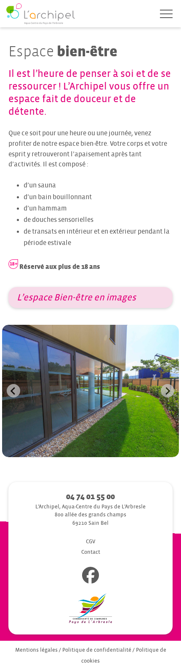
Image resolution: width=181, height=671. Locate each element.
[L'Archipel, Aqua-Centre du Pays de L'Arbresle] (40, 14)
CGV (91, 542)
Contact (90, 552)
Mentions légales (36, 650)
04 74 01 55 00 (90, 496)
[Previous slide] (13, 390)
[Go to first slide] (167, 390)
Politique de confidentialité (96, 650)
